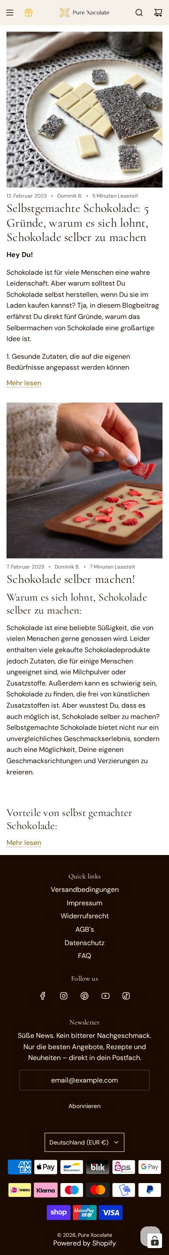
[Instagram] (63, 995)
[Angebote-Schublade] (28, 12)
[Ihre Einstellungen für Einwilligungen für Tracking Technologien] (154, 1240)
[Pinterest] (84, 995)
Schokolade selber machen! (70, 579)
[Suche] (139, 12)
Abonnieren (84, 1106)
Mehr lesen (23, 382)
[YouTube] (105, 995)
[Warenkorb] (158, 12)
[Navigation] (9, 12)
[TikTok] (126, 995)
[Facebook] (42, 995)
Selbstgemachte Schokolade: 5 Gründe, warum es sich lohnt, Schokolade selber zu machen (77, 222)
